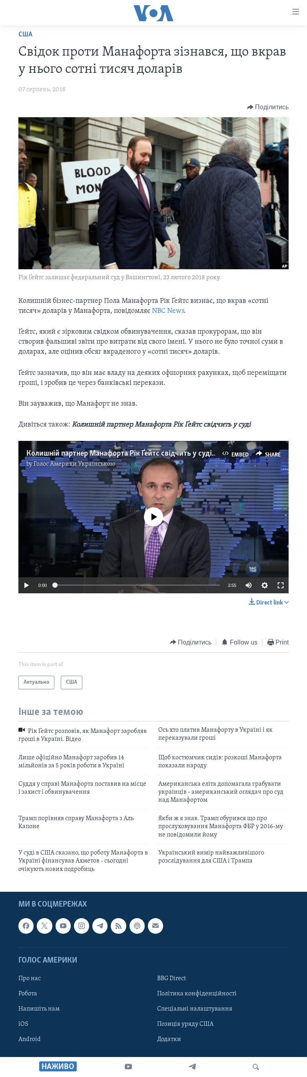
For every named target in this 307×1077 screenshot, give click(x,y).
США (25, 34)
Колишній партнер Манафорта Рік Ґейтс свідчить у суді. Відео (130, 454)
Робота (27, 994)
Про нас (29, 978)
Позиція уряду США (185, 1024)
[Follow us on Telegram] (100, 925)
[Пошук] (256, 1067)
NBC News (168, 311)
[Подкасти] (137, 925)
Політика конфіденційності (197, 994)
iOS (23, 1024)
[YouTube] (128, 1067)
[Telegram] (192, 1067)
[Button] (268, 107)
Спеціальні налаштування (194, 1009)
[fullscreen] (281, 585)
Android (29, 1039)
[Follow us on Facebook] (26, 925)
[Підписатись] (155, 925)
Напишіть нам (39, 1009)
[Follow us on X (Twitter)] (44, 925)
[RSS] (118, 925)
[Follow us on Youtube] (63, 925)
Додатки (169, 1039)
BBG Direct (171, 978)
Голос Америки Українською (74, 464)
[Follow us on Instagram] (81, 925)
